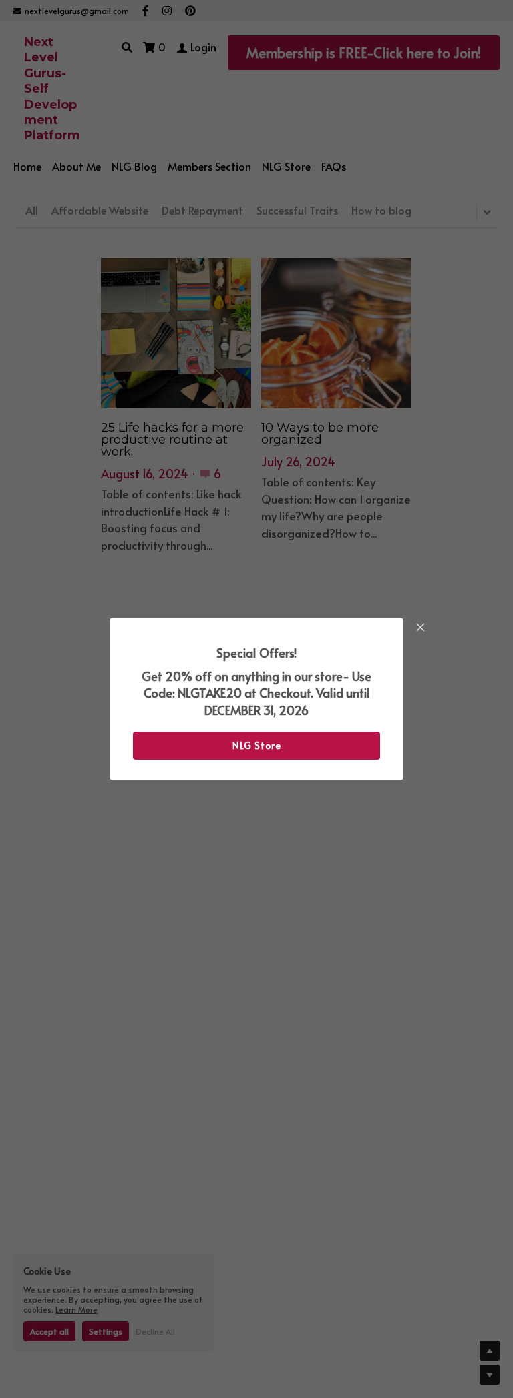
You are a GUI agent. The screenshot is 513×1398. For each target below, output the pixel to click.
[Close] (420, 628)
